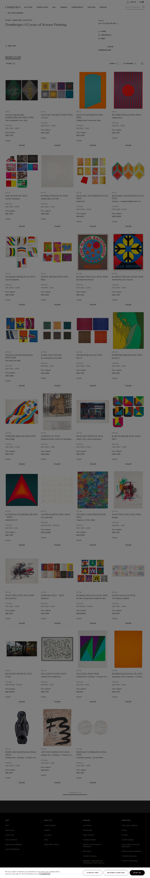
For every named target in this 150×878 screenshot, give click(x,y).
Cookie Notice (45, 874)
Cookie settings (92, 873)
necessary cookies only (116, 873)
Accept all (137, 873)
